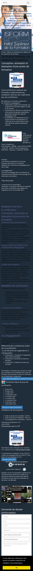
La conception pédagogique (14, 16)
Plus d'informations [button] (16, 563)
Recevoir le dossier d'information (12, 407)
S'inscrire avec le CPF (9, 459)
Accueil (3, 52)
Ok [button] (16, 567)
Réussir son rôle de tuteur (15, 25)
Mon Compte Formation (23, 450)
